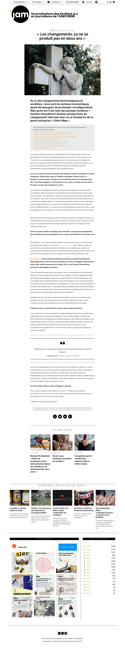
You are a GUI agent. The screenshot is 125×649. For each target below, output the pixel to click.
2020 (88, 564)
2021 (88, 561)
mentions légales (67, 641)
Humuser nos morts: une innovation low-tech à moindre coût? (52, 145)
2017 (88, 573)
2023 (88, 555)
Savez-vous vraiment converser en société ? (61, 458)
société (88, 409)
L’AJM (88, 1)
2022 (88, 558)
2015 (88, 578)
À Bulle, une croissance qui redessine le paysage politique (41, 510)
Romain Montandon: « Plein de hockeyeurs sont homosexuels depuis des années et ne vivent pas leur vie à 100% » (40, 464)
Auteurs (55, 1)
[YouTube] (113, 2)
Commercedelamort (41, 409)
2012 (88, 587)
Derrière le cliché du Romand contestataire (83, 509)
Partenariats (72, 1)
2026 (88, 546)
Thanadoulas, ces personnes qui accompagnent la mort (50, 141)
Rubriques (19, 1)
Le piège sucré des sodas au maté (18, 509)
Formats (36, 1)
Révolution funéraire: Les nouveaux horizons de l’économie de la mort (54, 132)
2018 (88, 570)
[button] (22, 562)
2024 (88, 552)
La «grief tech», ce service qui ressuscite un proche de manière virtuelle (55, 136)
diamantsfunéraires (65, 409)
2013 (88, 584)
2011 (88, 590)
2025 (88, 549)
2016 (88, 575)
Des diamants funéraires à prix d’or (44, 148)
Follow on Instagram (67, 547)
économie (79, 409)
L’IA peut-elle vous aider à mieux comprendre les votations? (61, 511)
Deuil (53, 409)
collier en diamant (66, 245)
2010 (88, 593)
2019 (88, 567)
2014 (88, 581)
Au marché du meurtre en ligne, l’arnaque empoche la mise (51, 134)
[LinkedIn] (110, 2)
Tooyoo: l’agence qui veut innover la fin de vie (47, 139)
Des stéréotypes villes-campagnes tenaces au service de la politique (104, 512)
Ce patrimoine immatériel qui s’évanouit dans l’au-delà (50, 143)
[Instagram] (108, 2)
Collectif (61, 30)
